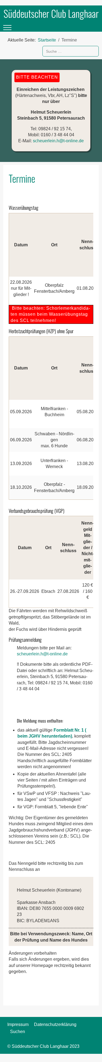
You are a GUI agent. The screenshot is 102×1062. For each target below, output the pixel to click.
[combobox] (70, 51)
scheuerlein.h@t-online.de (58, 140)
